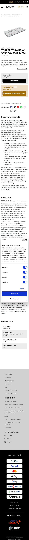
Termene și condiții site (11, 401)
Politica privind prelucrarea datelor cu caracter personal (14, 412)
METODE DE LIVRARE (14, 515)
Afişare (22, 288)
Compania (8, 374)
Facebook (9, 435)
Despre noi (8, 377)
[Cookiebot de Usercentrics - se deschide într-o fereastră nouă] (20, 240)
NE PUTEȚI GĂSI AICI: (12, 432)
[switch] (25, 272)
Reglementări (10, 398)
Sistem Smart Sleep (16, 14)
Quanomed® (7, 14)
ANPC (6, 416)
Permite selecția (14, 299)
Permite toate (14, 293)
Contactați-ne (8, 384)
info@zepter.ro (19, 537)
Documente (8, 427)
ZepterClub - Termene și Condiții (14, 404)
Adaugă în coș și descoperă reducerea (14, 93)
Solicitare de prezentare (11, 390)
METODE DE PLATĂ (14, 455)
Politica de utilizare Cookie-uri (13, 407)
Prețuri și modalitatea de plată (13, 419)
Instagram (9, 442)
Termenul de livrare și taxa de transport (13, 423)
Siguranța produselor (10, 393)
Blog (6, 387)
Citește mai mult (22, 69)
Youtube (9, 438)
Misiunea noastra (9, 380)
